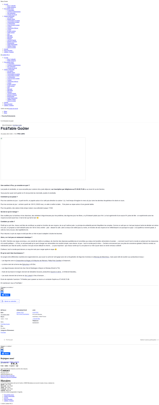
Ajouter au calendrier (10, 301)
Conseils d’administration (14, 11)
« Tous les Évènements (8, 116)
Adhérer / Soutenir (9, 52)
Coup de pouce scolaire (13, 25)
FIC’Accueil (9, 340)
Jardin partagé (11, 32)
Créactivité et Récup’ (12, 28)
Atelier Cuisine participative (148, 340)
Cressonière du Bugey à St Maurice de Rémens (31, 260)
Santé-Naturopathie (12, 44)
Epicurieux (25, 264)
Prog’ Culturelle (11, 5)
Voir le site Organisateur (23, 314)
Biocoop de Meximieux (101, 257)
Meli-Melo (10, 37)
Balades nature (11, 19)
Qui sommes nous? (9, 8)
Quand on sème (55, 272)
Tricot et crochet (11, 47)
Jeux (8, 34)
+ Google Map (36, 318)
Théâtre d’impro (11, 46)
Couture (9, 26)
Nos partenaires (11, 13)
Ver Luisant (28, 275)
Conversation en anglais (13, 20)
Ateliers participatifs (9, 16)
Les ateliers (10, 17)
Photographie (10, 43)
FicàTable (3, 332)
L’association (10, 10)
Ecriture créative (11, 31)
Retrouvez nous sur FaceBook (8, 377)
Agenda (6, 49)
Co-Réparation (11, 23)
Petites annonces (11, 7)
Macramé (9, 35)
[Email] (79, 289)
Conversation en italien (13, 22)
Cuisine (9, 29)
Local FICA (35, 312)
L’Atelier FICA (20, 312)
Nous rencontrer (8, 50)
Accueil (6, 4)
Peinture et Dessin (12, 41)
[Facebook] (79, 292)
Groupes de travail (12, 14)
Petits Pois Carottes (54, 260)
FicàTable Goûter (5, 324)
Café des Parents (11, 40)
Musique (9, 38)
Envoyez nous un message (7, 375)
